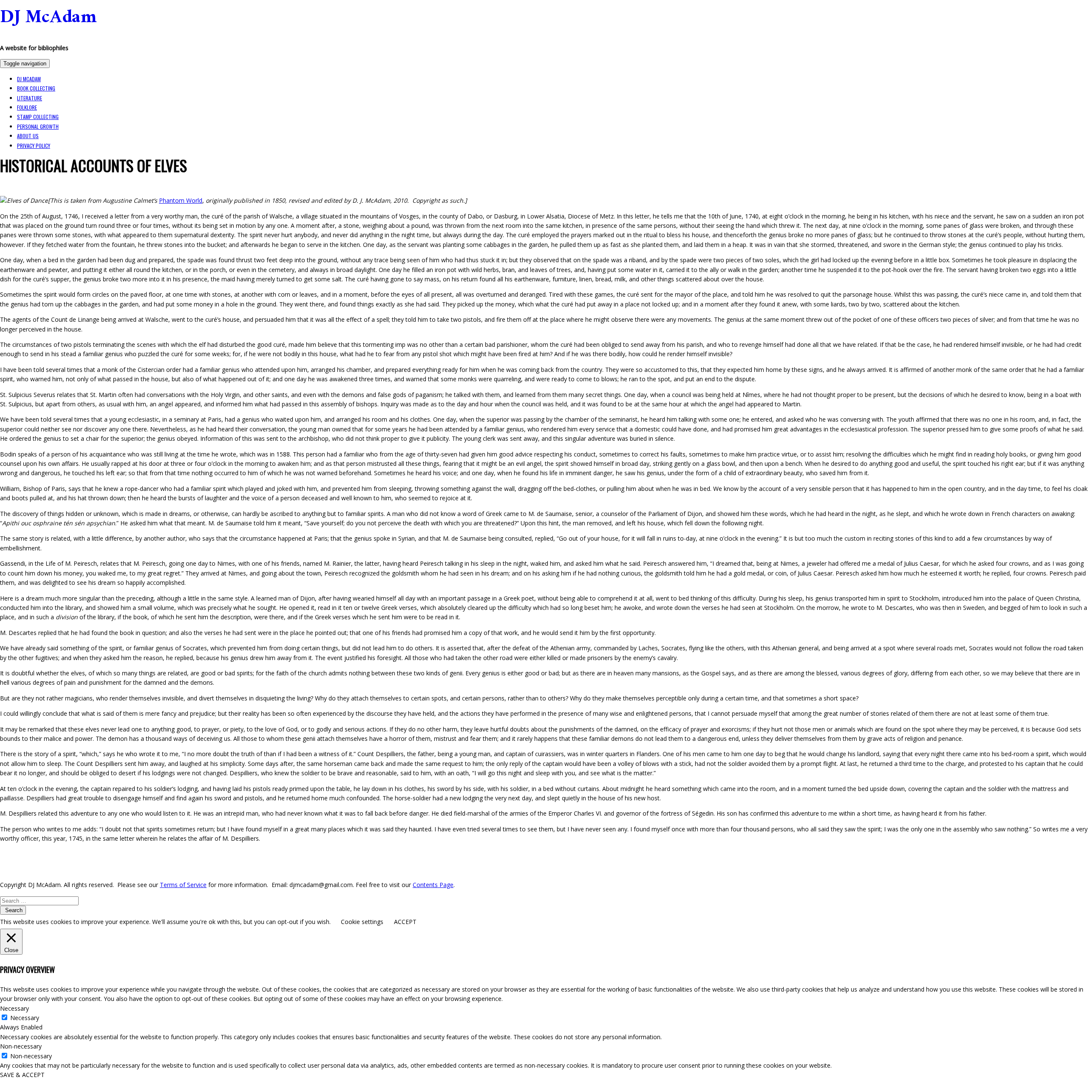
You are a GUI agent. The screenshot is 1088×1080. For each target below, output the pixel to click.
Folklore (27, 107)
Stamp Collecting (38, 116)
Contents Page (433, 885)
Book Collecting (36, 88)
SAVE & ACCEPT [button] (22, 1075)
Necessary (24, 1018)
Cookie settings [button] (362, 922)
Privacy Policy (33, 145)
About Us (28, 135)
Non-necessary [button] (21, 1046)
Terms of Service (183, 885)
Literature (29, 98)
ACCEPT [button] (405, 922)
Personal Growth (38, 126)
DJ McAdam (48, 19)
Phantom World (180, 200)
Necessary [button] (14, 1008)
